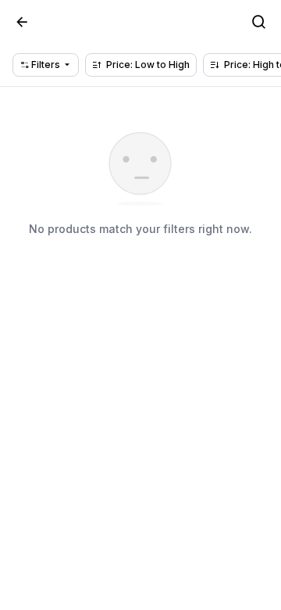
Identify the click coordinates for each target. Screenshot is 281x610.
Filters (44, 64)
